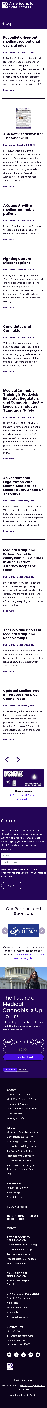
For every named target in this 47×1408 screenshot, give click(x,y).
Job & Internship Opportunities (22, 1108)
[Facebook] (16, 1354)
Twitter (31, 795)
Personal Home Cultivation (20, 1155)
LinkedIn (24, 799)
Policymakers (13, 1312)
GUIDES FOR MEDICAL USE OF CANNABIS (22, 1217)
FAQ (9, 1173)
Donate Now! (23, 1057)
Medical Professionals (18, 1307)
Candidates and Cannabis (17, 328)
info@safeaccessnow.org (20, 1335)
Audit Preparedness (17, 1263)
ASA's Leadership (15, 1113)
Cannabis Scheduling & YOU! (21, 1146)
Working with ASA (16, 1118)
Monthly (23, 1069)
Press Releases (14, 1197)
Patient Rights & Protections (21, 1141)
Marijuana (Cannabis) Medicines (23, 1132)
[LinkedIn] (38, 1354)
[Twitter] (9, 1354)
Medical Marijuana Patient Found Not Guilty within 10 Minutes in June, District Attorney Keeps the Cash (23, 560)
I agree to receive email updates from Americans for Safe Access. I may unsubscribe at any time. (23, 873)
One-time (10, 1069)
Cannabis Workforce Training (22, 1244)
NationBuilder (30, 1395)
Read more (8, 90)
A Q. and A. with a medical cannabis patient (18, 209)
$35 (18, 1042)
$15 (39, 1042)
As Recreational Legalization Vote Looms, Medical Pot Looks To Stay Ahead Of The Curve (23, 486)
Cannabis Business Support (21, 1249)
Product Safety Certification (21, 1258)
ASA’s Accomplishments (19, 1094)
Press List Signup (15, 1192)
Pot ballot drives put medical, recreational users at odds (21, 41)
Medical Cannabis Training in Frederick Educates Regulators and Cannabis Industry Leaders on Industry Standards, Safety (23, 400)
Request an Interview (17, 1187)
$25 (29, 1042)
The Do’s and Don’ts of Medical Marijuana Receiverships (22, 634)
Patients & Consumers (18, 1298)
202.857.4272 (13, 1331)
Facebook (17, 795)
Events (11, 1228)
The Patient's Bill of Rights (19, 1151)
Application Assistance (18, 1254)
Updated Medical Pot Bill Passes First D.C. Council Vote (21, 694)
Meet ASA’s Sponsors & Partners (23, 1099)
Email (30, 1380)
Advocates (12, 1302)
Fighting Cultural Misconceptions (17, 260)
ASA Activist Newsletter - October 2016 (23, 136)
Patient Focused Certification (18, 1239)
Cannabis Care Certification (17, 1274)
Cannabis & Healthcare (19, 1160)
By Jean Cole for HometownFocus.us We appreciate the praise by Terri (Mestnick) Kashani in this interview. (22, 230)
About (11, 1090)
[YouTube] (30, 1354)
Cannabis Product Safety (20, 1136)
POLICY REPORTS (17, 1207)
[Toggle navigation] (5, 12)
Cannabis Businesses (17, 1317)
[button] (5, 930)
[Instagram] (23, 1354)
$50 (8, 1042)
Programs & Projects (17, 1104)
